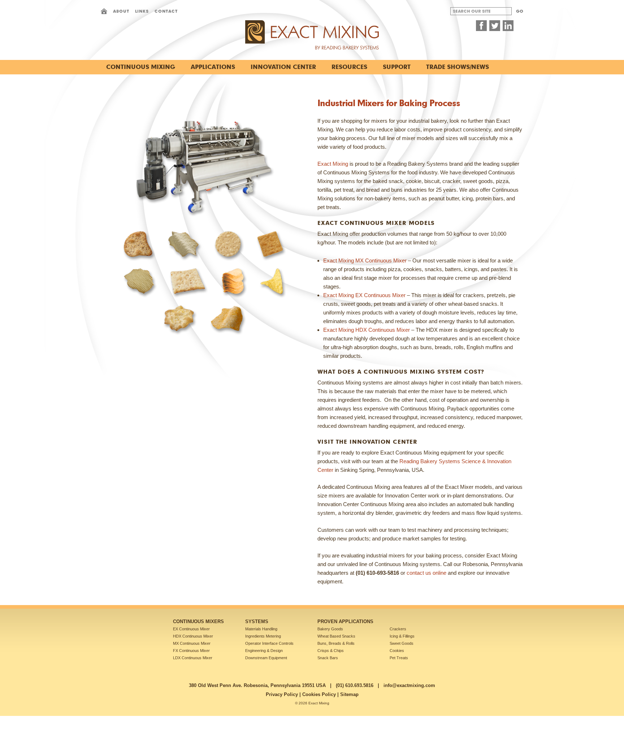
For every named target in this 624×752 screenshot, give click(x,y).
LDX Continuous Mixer (192, 658)
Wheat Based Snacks (336, 636)
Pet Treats (399, 658)
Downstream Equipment (266, 658)
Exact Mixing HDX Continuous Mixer (366, 330)
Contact (166, 11)
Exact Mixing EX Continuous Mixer (364, 295)
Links (142, 11)
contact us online (426, 573)
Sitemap (349, 694)
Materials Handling (261, 629)
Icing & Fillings (402, 636)
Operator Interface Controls (269, 643)
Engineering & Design (264, 650)
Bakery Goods (330, 629)
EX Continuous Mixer (191, 629)
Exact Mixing (332, 164)
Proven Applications (345, 621)
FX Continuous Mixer (191, 650)
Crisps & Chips (330, 650)
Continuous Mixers (198, 621)
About (121, 11)
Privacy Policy (282, 694)
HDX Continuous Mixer (193, 636)
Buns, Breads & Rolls (336, 643)
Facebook (481, 25)
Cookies (397, 650)
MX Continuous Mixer (192, 643)
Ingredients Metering (263, 636)
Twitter (494, 25)
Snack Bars (327, 658)
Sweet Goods (401, 643)
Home (104, 11)
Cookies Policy (319, 694)
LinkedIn (508, 25)
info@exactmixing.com (409, 685)
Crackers (398, 629)
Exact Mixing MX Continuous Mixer (365, 260)
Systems (256, 621)
